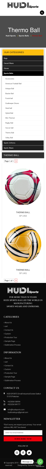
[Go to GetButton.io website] (40, 466)
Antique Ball (9, 89)
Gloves (6, 68)
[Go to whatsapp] (40, 462)
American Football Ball (13, 84)
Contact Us (8, 330)
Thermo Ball (9, 133)
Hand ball (8, 108)
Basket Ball (9, 93)
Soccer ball (9, 128)
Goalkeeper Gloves (12, 103)
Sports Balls (8, 73)
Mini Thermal (10, 118)
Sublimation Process (12, 345)
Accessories (9, 79)
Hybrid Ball (9, 113)
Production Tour (10, 337)
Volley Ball (9, 138)
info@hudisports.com (16, 410)
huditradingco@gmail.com (18, 412)
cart (6, 326)
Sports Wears (8, 148)
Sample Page (9, 341)
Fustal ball (9, 98)
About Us (8, 323)
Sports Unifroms (9, 143)
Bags (5, 58)
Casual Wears (9, 63)
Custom (7, 334)
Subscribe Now (23, 439)
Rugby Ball (9, 123)
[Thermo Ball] (23, 186)
